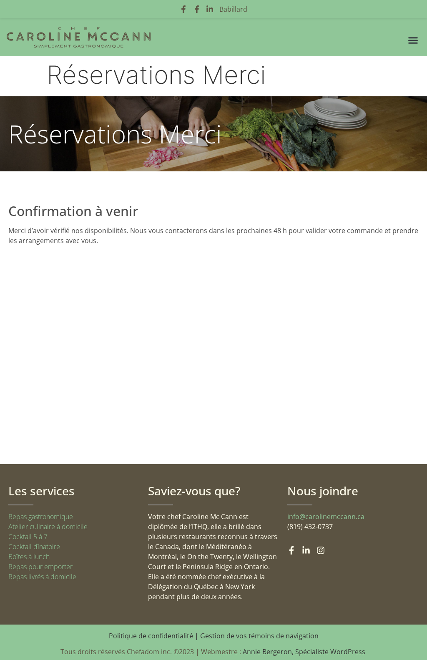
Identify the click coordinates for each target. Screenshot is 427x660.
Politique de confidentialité (151, 635)
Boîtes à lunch (29, 556)
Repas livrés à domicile (42, 576)
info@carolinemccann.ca (325, 516)
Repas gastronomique (40, 516)
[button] (413, 40)
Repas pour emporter (40, 566)
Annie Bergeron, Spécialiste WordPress (305, 651)
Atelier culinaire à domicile (48, 526)
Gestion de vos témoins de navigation (259, 635)
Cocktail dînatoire (34, 546)
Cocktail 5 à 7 (28, 536)
